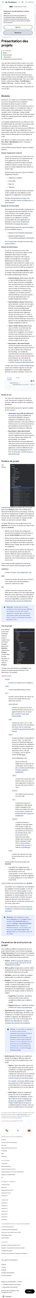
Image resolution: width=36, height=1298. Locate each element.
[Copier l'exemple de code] (33, 381)
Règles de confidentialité (8, 1174)
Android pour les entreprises (9, 1142)
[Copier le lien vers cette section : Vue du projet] (14, 626)
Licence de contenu (22, 1114)
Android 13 (4, 1214)
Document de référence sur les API (11, 1232)
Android (3, 1139)
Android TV (4, 1195)
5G (2, 1177)
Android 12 (4, 1217)
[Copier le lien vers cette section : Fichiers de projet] (21, 461)
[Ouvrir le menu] (3, 2)
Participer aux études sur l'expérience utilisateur (14, 1253)
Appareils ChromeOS (7, 1190)
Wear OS (3, 1187)
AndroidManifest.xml (24, 572)
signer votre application (24, 1007)
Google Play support (6, 1250)
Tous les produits (6, 1275)
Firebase (3, 1270)
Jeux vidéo (4, 1163)
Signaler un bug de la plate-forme (10, 1245)
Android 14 (4, 1211)
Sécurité (3, 1145)
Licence (19, 1281)
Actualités (4, 1151)
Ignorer (18, 27)
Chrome (3, 1267)
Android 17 (4, 1203)
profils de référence (16, 415)
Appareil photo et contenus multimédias (12, 1172)
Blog (2, 1153)
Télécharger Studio (6, 1235)
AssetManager (25, 847)
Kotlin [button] (18, 378)
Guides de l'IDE (7, 37)
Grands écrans (5, 1184)
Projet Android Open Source (9, 1148)
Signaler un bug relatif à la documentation (13, 1248)
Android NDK (5, 1238)
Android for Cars (6, 1193)
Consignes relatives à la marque (11, 1284)
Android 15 (4, 1208)
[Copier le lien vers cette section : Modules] (11, 96)
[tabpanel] (20, 385)
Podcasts (3, 1156)
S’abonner (30, 1291)
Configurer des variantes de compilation (17, 1023)
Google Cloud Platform (7, 1273)
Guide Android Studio (7, 1227)
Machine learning (6, 1166)
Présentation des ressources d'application (18, 601)
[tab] (9, 378)
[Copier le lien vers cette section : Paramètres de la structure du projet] (9, 945)
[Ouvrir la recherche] (19, 2)
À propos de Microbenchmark (24, 362)
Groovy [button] (9, 378)
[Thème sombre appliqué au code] (31, 381)
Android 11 (4, 1219)
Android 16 (4, 1205)
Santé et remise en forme (8, 1169)
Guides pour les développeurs (9, 1229)
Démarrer (18, 33)
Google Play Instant (21, 224)
